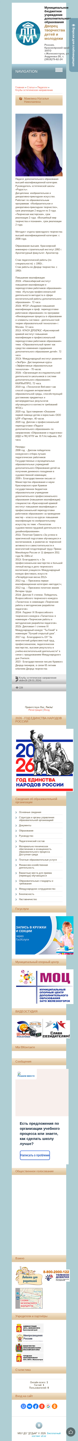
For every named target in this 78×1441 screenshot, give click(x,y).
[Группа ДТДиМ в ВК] (39, 1425)
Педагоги (42, 87)
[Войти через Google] (48, 1406)
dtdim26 (23, 680)
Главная (19, 87)
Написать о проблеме (35, 1155)
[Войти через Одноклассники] (54, 1406)
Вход (47, 710)
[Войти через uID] (23, 1406)
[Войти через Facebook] (35, 1406)
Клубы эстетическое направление (34, 90)
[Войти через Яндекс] (42, 1406)
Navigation (26, 71)
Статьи (31, 87)
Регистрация (35, 710)
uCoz (43, 1436)
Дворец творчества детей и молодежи (54, 32)
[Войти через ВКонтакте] (29, 1406)
